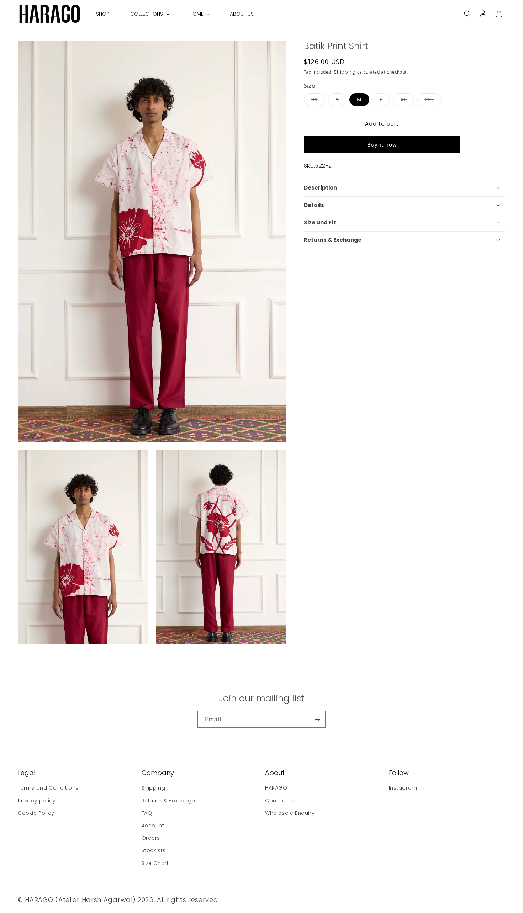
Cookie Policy (36, 812)
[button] (149, 13)
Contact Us (280, 800)
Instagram (403, 787)
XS (318, 98)
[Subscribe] (317, 719)
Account (153, 825)
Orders (151, 838)
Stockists (154, 850)
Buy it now (382, 144)
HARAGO (276, 787)
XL (407, 98)
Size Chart (155, 862)
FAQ (147, 812)
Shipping (345, 72)
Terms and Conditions (48, 787)
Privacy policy (37, 800)
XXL (433, 98)
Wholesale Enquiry (290, 812)
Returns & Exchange (168, 800)
